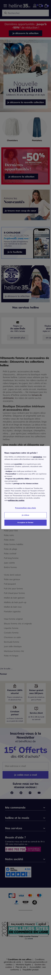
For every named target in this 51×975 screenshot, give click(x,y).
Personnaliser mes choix (25, 508)
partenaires (37, 457)
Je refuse (25, 515)
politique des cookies (16, 500)
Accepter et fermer (25, 522)
